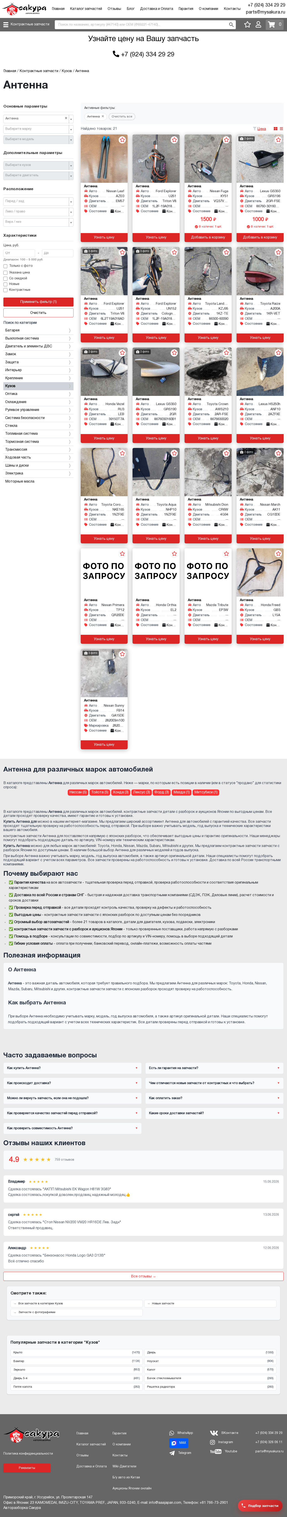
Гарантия (185, 9)
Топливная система (21, 433)
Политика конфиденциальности (28, 1453)
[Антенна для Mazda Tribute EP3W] (208, 572)
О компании (208, 9)
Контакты (232, 9)
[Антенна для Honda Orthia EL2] (156, 572)
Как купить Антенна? (24, 1068)
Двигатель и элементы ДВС (28, 346)
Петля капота (76, 1387)
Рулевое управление (22, 410)
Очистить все (122, 116)
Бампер (76, 1361)
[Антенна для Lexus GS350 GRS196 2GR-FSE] (260, 159)
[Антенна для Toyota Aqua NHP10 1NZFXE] (156, 472)
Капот (210, 1369)
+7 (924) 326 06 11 (269, 1442)
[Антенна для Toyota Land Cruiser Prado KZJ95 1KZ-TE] (208, 271)
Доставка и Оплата (156, 9)
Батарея (12, 330)
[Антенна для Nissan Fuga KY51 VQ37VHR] (208, 159)
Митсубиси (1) (205, 792)
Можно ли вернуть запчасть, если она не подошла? (48, 1098)
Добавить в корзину (208, 237)
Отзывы (114, 9)
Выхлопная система (22, 338)
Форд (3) (161, 792)
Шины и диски (17, 465)
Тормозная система (22, 441)
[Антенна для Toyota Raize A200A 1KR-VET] (260, 271)
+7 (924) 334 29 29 (266, 5)
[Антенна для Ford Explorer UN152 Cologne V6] (156, 271)
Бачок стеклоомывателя (210, 1378)
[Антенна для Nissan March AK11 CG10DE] (260, 472)
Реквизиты (27, 1468)
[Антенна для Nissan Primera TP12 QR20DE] (104, 572)
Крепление (14, 378)
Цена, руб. (11, 245)
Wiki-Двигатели (124, 1466)
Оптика (11, 394)
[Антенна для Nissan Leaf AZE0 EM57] (104, 159)
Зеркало (76, 1369)
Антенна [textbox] (36, 118)
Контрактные (19, 290)
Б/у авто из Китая (126, 1477)
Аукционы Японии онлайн (132, 1488)
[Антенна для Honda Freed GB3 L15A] (260, 572)
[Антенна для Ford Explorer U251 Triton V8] (156, 159)
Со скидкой (18, 278)
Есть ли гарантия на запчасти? (173, 1068)
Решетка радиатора (210, 1387)
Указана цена (19, 272)
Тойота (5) (99, 792)
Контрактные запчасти (30, 24)
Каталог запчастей (86, 9)
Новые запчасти (163, 1303)
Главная (58, 9)
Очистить (38, 313)
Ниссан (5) (78, 792)
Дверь (210, 1352)
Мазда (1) (182, 792)
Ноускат (210, 1361)
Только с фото (21, 266)
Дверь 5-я (76, 1378)
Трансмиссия (16, 449)
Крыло (76, 1352)
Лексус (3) (141, 792)
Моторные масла (19, 481)
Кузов (10, 386)
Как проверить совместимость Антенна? (40, 1128)
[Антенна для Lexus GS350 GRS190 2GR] (156, 372)
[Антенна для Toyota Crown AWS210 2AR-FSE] (208, 372)
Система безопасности (25, 418)
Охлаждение (15, 402)
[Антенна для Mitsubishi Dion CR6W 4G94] (208, 472)
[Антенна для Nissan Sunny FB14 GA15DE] (104, 673)
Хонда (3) (120, 792)
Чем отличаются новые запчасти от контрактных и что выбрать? (201, 1083)
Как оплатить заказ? (165, 1098)
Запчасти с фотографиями (36, 1312)
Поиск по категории (20, 322)
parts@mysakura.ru (265, 12)
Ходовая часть (18, 457)
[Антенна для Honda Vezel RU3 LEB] (104, 372)
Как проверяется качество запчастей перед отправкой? (52, 1113)
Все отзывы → (143, 1276)
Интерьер (13, 370)
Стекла (11, 426)
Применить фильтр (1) (38, 302)
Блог (131, 9)
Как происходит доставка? (29, 1083)
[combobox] (38, 119)
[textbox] (36, 129)
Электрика (14, 473)
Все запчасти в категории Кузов (40, 1303)
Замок (10, 354)
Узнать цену (104, 237)
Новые (14, 284)
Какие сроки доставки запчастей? (176, 1113)
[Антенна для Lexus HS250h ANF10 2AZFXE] (260, 372)
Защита (12, 362)
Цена (261, 129)
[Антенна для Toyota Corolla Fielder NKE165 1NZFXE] (104, 472)
